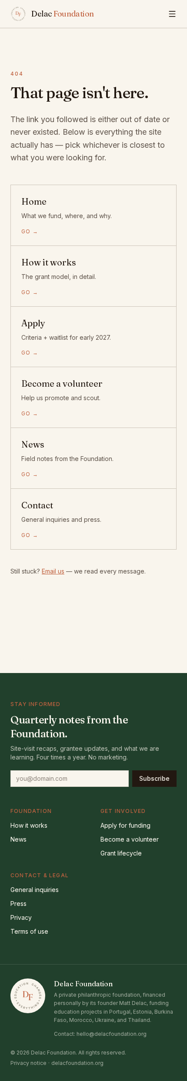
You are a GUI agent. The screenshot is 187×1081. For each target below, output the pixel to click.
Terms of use (29, 931)
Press (18, 903)
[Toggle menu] (172, 14)
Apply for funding (125, 825)
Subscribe (154, 778)
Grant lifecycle (121, 853)
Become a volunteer (129, 839)
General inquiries (34, 889)
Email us (53, 571)
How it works (28, 825)
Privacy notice (28, 1063)
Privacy (21, 917)
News (18, 839)
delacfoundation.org (77, 1063)
